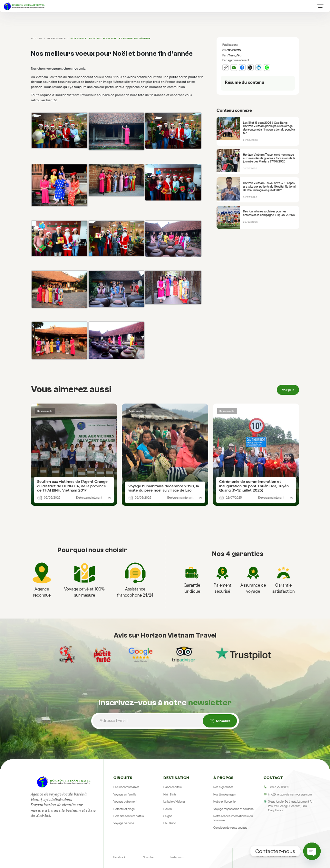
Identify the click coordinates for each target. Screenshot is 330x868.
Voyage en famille (124, 794)
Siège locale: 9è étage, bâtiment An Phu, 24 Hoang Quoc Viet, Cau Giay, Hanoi (290, 806)
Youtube (148, 857)
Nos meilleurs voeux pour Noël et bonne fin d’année (110, 38)
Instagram (176, 857)
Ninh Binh (169, 794)
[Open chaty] (312, 851)
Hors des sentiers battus (128, 816)
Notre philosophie (224, 801)
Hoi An (167, 809)
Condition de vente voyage (230, 827)
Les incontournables (126, 787)
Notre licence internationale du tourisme (233, 818)
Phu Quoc (169, 823)
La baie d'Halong (174, 801)
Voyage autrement (125, 801)
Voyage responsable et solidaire (233, 809)
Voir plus (288, 390)
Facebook (119, 857)
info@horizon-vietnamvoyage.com (290, 794)
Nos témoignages (224, 794)
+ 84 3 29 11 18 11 (278, 787)
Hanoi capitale (172, 787)
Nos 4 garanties (223, 787)
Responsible (56, 38)
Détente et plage (124, 809)
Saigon (167, 816)
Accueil (37, 38)
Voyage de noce (123, 823)
